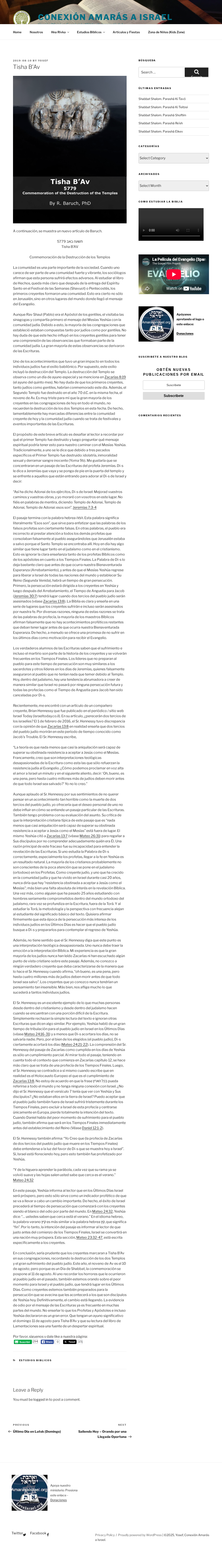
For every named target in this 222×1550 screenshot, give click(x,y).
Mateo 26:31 (90, 836)
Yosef (43, 60)
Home (17, 32)
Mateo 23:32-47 (89, 1237)
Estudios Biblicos (35, 1360)
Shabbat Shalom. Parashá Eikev (161, 131)
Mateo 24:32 (23, 1180)
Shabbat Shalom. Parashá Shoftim (162, 115)
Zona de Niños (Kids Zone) (166, 32)
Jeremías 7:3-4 (84, 507)
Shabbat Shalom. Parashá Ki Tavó (162, 99)
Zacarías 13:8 (53, 601)
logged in (40, 1399)
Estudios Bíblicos (89, 32)
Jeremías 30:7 (25, 596)
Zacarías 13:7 (57, 836)
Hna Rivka (58, 32)
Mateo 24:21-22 (74, 1044)
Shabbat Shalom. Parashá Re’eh (161, 123)
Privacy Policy (105, 1535)
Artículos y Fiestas (126, 32)
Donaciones (184, 333)
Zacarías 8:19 (115, 377)
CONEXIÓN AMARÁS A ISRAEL (105, 17)
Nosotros (36, 32)
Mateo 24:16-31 (36, 1034)
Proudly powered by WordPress (140, 1535)
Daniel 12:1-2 (92, 1128)
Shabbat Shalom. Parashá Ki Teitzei (163, 107)
